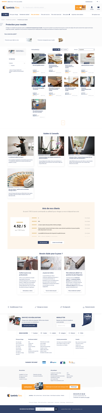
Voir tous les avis (43, 242)
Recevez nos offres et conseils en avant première (64, 321)
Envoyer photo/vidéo (29, 325)
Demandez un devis (27, 290)
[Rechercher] (23, 7)
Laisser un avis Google (57, 242)
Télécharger (74, 387)
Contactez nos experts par (81, 397)
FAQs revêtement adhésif (74, 290)
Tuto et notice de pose (51, 290)
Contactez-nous (88, 1)
